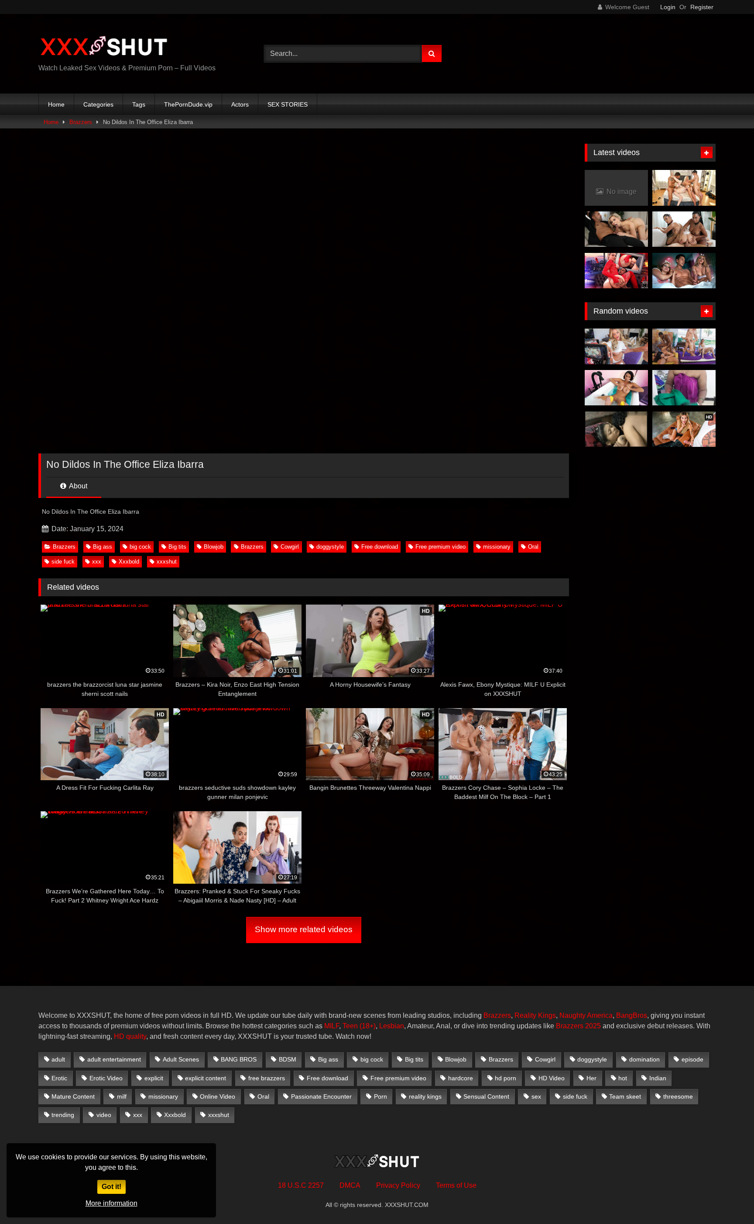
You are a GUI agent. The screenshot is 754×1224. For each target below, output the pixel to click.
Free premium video (440, 546)
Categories (98, 104)
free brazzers (266, 1078)
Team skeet (625, 1096)
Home (56, 104)
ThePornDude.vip (188, 104)
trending (62, 1114)
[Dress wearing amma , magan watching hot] (684, 388)
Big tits (177, 546)
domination (644, 1059)
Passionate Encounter (321, 1096)
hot (622, 1078)
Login (667, 6)
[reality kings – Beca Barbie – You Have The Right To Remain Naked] (684, 346)
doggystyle (330, 546)
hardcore (460, 1078)
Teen (350, 1026)
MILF (331, 1026)
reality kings (425, 1096)
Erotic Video (106, 1078)
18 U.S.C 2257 (301, 1185)
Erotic (59, 1078)
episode (692, 1059)
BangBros (631, 1015)
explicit (153, 1078)
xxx (96, 561)
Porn (380, 1096)
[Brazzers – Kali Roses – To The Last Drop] (616, 346)
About (77, 486)
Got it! (111, 1186)
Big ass (102, 546)
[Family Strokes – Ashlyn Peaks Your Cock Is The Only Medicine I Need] (616, 388)
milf (122, 1096)
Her (591, 1078)
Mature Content (73, 1096)
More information (111, 1203)
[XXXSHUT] (103, 47)
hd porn (505, 1078)
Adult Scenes (181, 1059)
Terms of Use (456, 1185)
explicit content (205, 1078)
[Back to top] (727, 1198)
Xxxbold (129, 561)
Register (701, 6)
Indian (657, 1078)
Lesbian (391, 1026)
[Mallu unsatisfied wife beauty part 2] (616, 429)
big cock (140, 546)
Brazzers (80, 122)
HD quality (130, 1036)
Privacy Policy (398, 1185)
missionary (497, 546)
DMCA (349, 1185)
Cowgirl (290, 546)
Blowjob (213, 546)
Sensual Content (486, 1096)
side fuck (63, 561)
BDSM (287, 1059)
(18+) (368, 1026)
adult (58, 1059)
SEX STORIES (287, 104)
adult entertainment (114, 1059)
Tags (138, 104)
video (103, 1114)
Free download (379, 546)
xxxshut (167, 561)
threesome (678, 1096)
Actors (240, 104)
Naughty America (586, 1015)
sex (536, 1096)
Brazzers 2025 (578, 1026)
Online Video (217, 1096)
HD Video (551, 1078)
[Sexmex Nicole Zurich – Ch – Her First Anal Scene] (616, 271)
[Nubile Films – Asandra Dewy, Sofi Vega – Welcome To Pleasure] (684, 229)
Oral (533, 546)
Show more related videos (304, 929)
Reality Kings (535, 1015)
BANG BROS (239, 1059)
